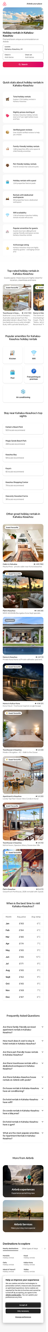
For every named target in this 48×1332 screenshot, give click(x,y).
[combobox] (23, 49)
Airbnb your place (34, 4)
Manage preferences (23, 1317)
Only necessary (23, 1311)
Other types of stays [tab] (30, 1248)
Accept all (23, 1305)
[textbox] (13, 57)
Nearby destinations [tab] (10, 1248)
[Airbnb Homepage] (4, 3)
